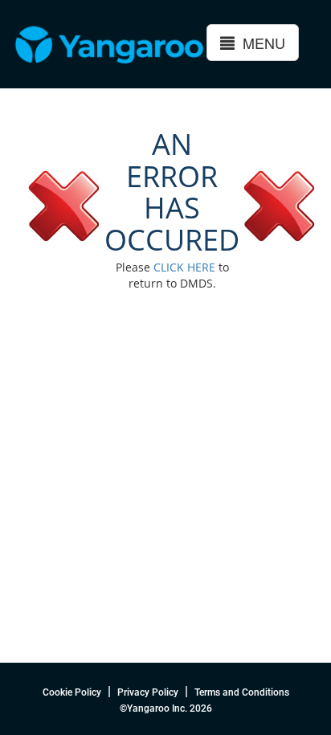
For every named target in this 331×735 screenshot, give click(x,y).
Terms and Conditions (241, 692)
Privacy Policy (147, 692)
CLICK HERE (184, 267)
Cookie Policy (72, 692)
